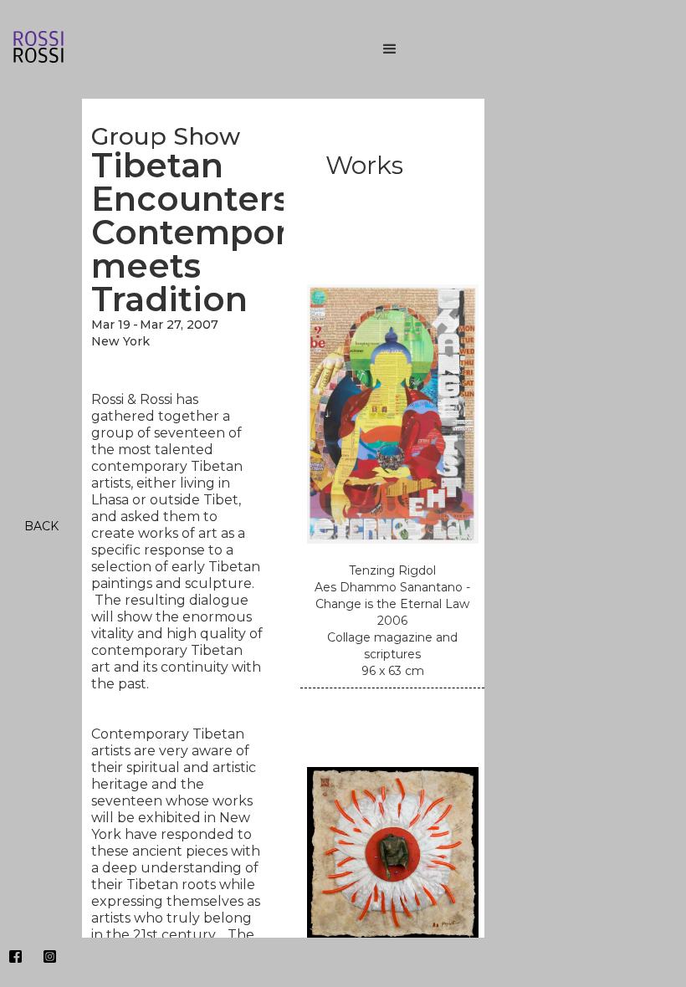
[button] (519, 49)
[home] (167, 50)
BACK (41, 526)
